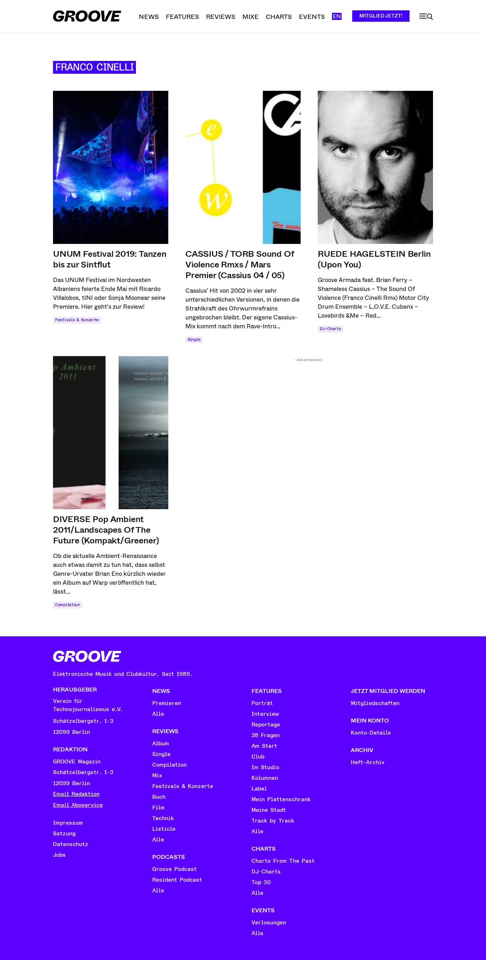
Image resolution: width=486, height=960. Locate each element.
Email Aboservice (78, 805)
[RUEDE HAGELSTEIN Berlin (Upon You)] (375, 167)
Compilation (67, 604)
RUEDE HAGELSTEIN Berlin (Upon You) (374, 259)
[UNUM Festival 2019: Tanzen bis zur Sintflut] (110, 167)
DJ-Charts (330, 329)
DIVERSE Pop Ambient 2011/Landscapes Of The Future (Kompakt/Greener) (106, 530)
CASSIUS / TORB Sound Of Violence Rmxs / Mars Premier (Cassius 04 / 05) (239, 264)
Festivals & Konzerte (77, 320)
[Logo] (87, 16)
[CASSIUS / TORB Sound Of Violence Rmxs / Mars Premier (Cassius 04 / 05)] (243, 167)
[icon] (426, 17)
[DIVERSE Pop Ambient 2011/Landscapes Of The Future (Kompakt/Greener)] (110, 432)
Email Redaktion (76, 794)
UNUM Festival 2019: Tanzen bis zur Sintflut (110, 259)
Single (193, 339)
